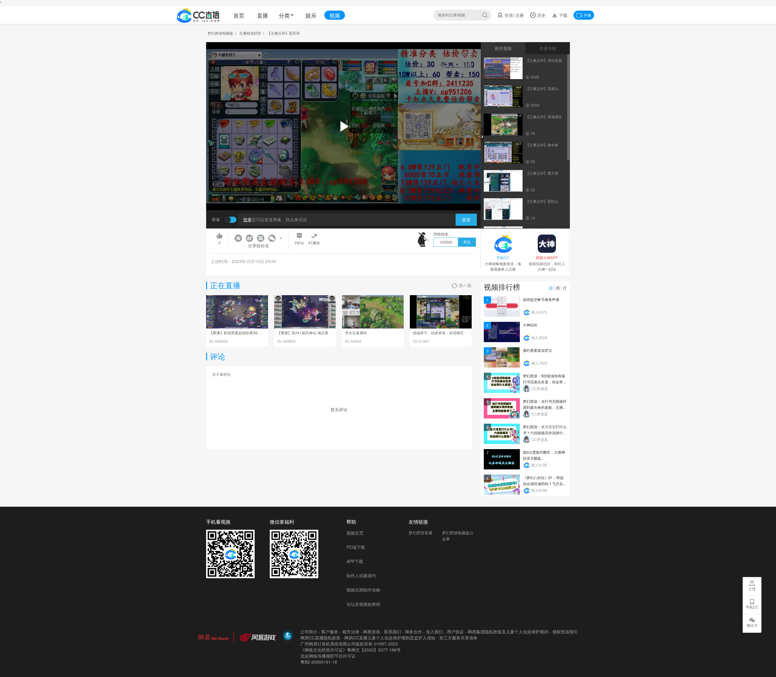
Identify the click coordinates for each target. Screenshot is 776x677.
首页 (238, 15)
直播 (262, 15)
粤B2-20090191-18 (318, 662)
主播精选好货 (250, 32)
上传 (752, 588)
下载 (562, 15)
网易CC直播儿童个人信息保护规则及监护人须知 (389, 638)
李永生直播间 (356, 332)
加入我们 (434, 632)
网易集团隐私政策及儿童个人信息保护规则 (508, 632)
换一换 (465, 285)
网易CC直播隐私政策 (320, 638)
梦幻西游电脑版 (220, 32)
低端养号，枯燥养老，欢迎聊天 (438, 332)
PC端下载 (355, 547)
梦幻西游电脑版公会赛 (457, 536)
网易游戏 (371, 632)
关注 (466, 242)
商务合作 (413, 632)
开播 (587, 15)
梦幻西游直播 (420, 532)
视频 (334, 15)
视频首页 (354, 533)
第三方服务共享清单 (458, 638)
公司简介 (308, 632)
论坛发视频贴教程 (363, 604)
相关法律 (350, 632)
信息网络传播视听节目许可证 (328, 656)
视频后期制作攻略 (363, 590)
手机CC (752, 606)
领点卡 (752, 625)
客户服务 (329, 632)
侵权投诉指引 (565, 632)
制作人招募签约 (361, 575)
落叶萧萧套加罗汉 (537, 350)
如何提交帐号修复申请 (541, 299)
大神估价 (530, 324)
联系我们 (392, 632)
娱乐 (311, 15)
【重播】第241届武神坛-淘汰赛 (302, 332)
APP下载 (354, 561)
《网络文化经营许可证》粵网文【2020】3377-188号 (350, 650)
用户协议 (455, 632)
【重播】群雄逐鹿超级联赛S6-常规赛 (239, 332)
